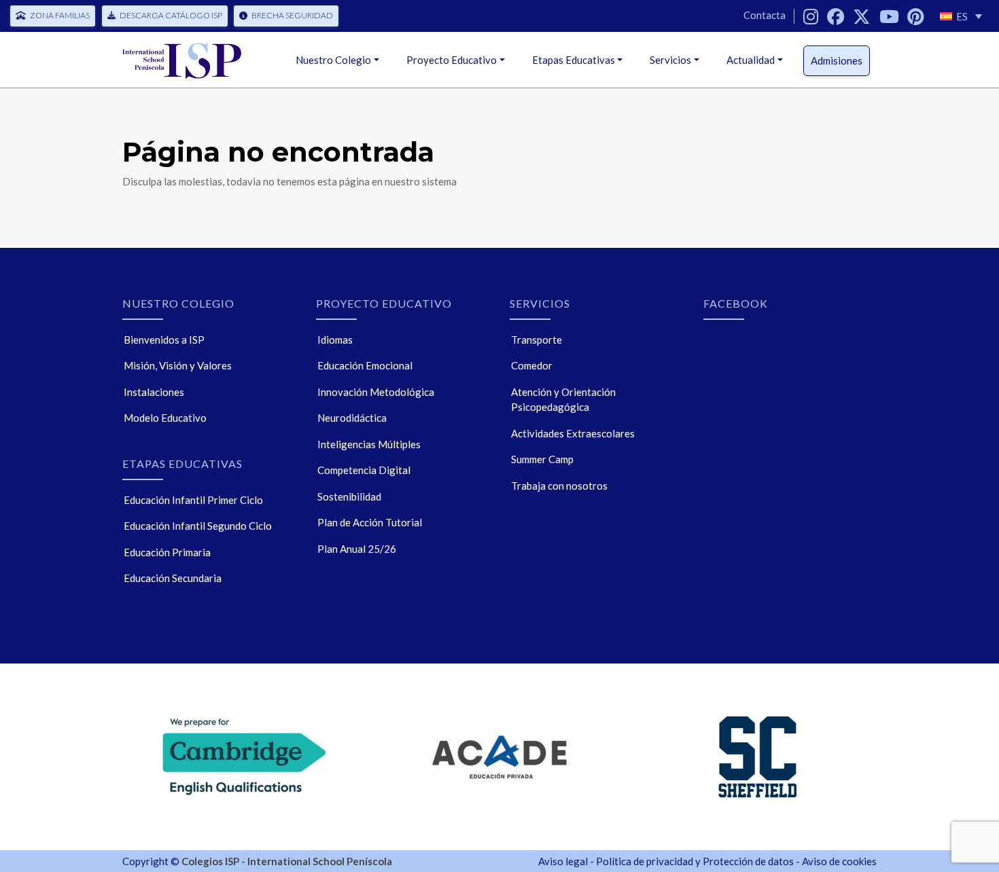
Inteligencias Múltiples (369, 444)
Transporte (536, 339)
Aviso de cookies (839, 861)
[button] (961, 16)
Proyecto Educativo (451, 60)
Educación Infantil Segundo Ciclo (198, 526)
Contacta (764, 15)
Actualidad (750, 60)
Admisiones (836, 60)
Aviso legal (563, 861)
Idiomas (335, 339)
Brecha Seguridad (292, 15)
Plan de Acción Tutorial (369, 522)
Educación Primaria (167, 552)
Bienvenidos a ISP (164, 339)
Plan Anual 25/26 (356, 549)
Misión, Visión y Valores (178, 365)
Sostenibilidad (349, 496)
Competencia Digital (363, 470)
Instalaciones (154, 392)
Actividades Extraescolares (573, 433)
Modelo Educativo (165, 418)
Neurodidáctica (352, 418)
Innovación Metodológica (375, 392)
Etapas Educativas (573, 60)
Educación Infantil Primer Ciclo (193, 500)
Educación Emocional (365, 365)
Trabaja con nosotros (559, 485)
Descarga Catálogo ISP (171, 15)
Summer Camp (542, 459)
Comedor (532, 365)
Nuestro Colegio (333, 60)
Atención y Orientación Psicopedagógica (563, 400)
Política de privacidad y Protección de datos (695, 861)
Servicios (670, 60)
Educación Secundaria (173, 578)
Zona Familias (60, 15)
